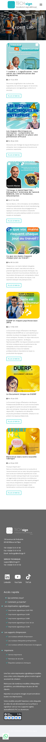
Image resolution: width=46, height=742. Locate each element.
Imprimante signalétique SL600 (19, 614)
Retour (23, 22)
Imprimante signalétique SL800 (19, 618)
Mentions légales (31, 731)
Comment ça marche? (17, 602)
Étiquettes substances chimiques (19, 663)
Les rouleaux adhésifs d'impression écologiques (25, 645)
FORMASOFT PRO (19, 731)
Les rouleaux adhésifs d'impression (20, 637)
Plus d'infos (14, 96)
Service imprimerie (15, 655)
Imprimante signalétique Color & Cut (21, 623)
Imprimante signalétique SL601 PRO (20, 610)
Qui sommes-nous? (16, 598)
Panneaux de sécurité (15, 659)
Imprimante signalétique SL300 (19, 627)
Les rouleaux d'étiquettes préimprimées (22, 641)
